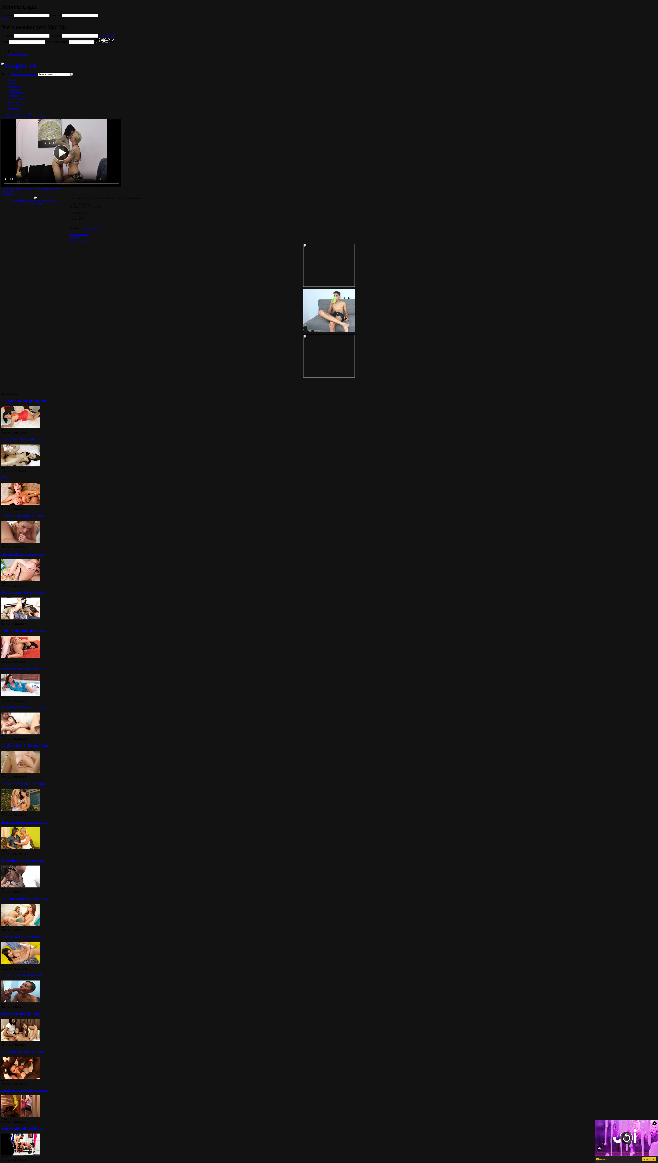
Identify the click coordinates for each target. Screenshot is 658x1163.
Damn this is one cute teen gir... (23, 860)
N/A (4, 477)
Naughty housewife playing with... (25, 401)
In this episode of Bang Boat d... (23, 516)
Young (95, 228)
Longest (12, 95)
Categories (14, 86)
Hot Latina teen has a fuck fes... (23, 592)
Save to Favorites (79, 234)
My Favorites (15, 105)
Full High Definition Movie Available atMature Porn (35, 202)
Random (12, 102)
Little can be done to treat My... (23, 975)
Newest (12, 83)
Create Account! (107, 35)
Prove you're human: (57, 41)
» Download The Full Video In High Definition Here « (31, 188)
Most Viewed (15, 92)
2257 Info (75, 237)
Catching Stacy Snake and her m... (25, 745)
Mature (86, 228)
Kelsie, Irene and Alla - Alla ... (22, 1013)
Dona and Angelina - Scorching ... (25, 784)
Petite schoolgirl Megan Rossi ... (23, 937)
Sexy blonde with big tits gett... (22, 554)
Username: (7, 15)
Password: (55, 15)
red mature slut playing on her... (23, 669)
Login (4, 18)
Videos (15, 74)
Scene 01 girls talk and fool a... (22, 1128)
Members (32, 74)
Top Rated (14, 89)
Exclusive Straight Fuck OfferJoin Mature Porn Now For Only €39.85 (23, 116)
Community (14, 108)
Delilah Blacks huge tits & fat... (23, 630)
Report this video (79, 240)
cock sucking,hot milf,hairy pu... (24, 439)
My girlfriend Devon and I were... (24, 707)
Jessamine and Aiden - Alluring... (24, 822)
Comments (7, 194)
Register (17, 54)
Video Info (7, 191)
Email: (4, 41)
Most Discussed (16, 99)
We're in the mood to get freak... (23, 1052)
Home (11, 80)
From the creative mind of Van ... (24, 898)
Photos (23, 74)
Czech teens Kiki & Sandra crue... (25, 1090)
